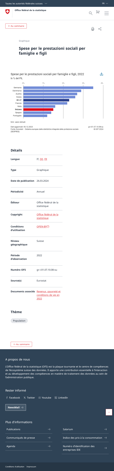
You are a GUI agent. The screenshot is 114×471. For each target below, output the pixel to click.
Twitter (31, 397)
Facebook (14, 397)
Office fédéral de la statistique (30, 10)
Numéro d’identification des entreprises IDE (79, 448)
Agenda (11, 446)
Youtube (46, 397)
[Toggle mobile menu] (106, 13)
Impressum (31, 466)
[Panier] (97, 12)
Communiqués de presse (21, 437)
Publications (13, 429)
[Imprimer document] (92, 29)
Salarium (68, 429)
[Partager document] (99, 29)
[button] (109, 412)
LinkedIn (63, 397)
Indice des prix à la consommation (82, 437)
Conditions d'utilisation (14, 466)
